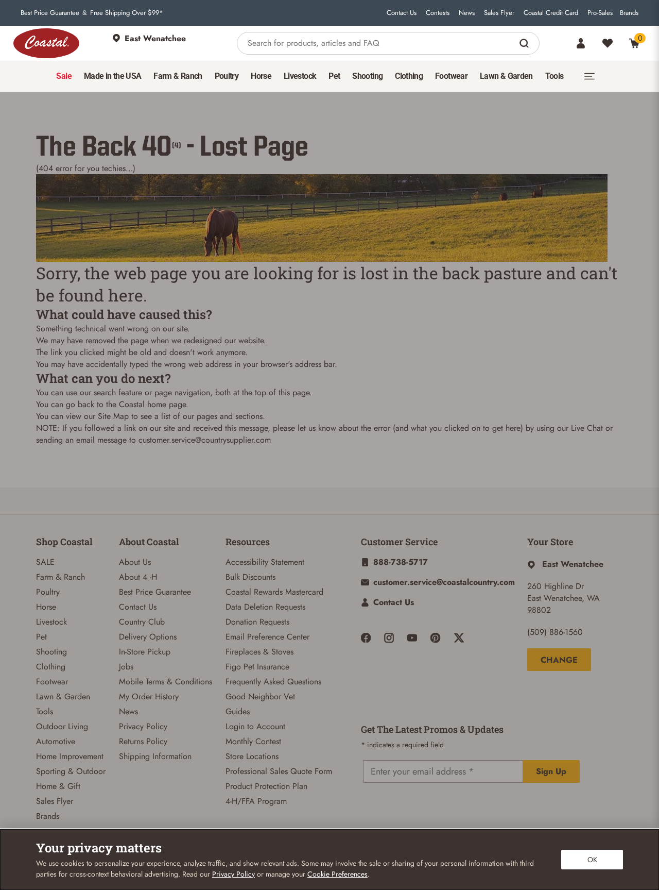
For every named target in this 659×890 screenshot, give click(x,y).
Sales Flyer (499, 13)
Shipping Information (155, 756)
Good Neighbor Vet (260, 696)
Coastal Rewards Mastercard (274, 592)
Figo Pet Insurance (257, 667)
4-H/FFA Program (256, 801)
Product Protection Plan (266, 786)
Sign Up (551, 771)
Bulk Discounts (250, 577)
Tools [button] (554, 76)
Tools (44, 711)
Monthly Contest (253, 741)
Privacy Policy (143, 726)
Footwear (52, 681)
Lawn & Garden (63, 696)
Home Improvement (69, 756)
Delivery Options (148, 637)
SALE (45, 562)
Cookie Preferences (337, 874)
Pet (41, 637)
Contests (437, 13)
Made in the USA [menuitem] (112, 76)
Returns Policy (143, 741)
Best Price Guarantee (50, 13)
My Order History (149, 696)
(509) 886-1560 (555, 632)
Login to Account (255, 726)
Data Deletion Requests (265, 607)
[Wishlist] (607, 43)
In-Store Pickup (144, 652)
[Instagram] (389, 638)
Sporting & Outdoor (71, 771)
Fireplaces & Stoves (259, 652)
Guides (238, 711)
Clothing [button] (409, 76)
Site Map (113, 416)
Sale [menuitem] (63, 76)
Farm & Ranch (60, 577)
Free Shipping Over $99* (126, 13)
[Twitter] (459, 638)
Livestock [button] (300, 76)
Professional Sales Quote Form (279, 771)
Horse (46, 607)
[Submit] (525, 43)
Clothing (50, 667)
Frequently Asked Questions (273, 681)
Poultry (48, 592)
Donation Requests (257, 622)
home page (166, 404)
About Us (135, 562)
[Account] (581, 43)
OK (592, 859)
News (467, 13)
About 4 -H (138, 577)
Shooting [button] (367, 76)
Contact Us (402, 13)
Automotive (55, 741)
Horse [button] (261, 76)
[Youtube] (412, 638)
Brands (629, 13)
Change (559, 660)
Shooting (51, 652)
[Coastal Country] (46, 43)
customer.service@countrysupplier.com (204, 440)
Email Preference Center (267, 637)
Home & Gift (58, 786)
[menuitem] (63, 76)
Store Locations (252, 756)
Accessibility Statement (265, 562)
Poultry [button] (227, 76)
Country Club (142, 622)
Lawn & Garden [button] (506, 76)
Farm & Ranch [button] (177, 76)
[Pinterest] (435, 638)
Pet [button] (334, 76)
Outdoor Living (62, 726)
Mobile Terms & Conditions (165, 681)
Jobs (126, 667)
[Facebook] (366, 638)
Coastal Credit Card (551, 13)
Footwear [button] (451, 76)
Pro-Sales (600, 13)
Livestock (51, 622)
